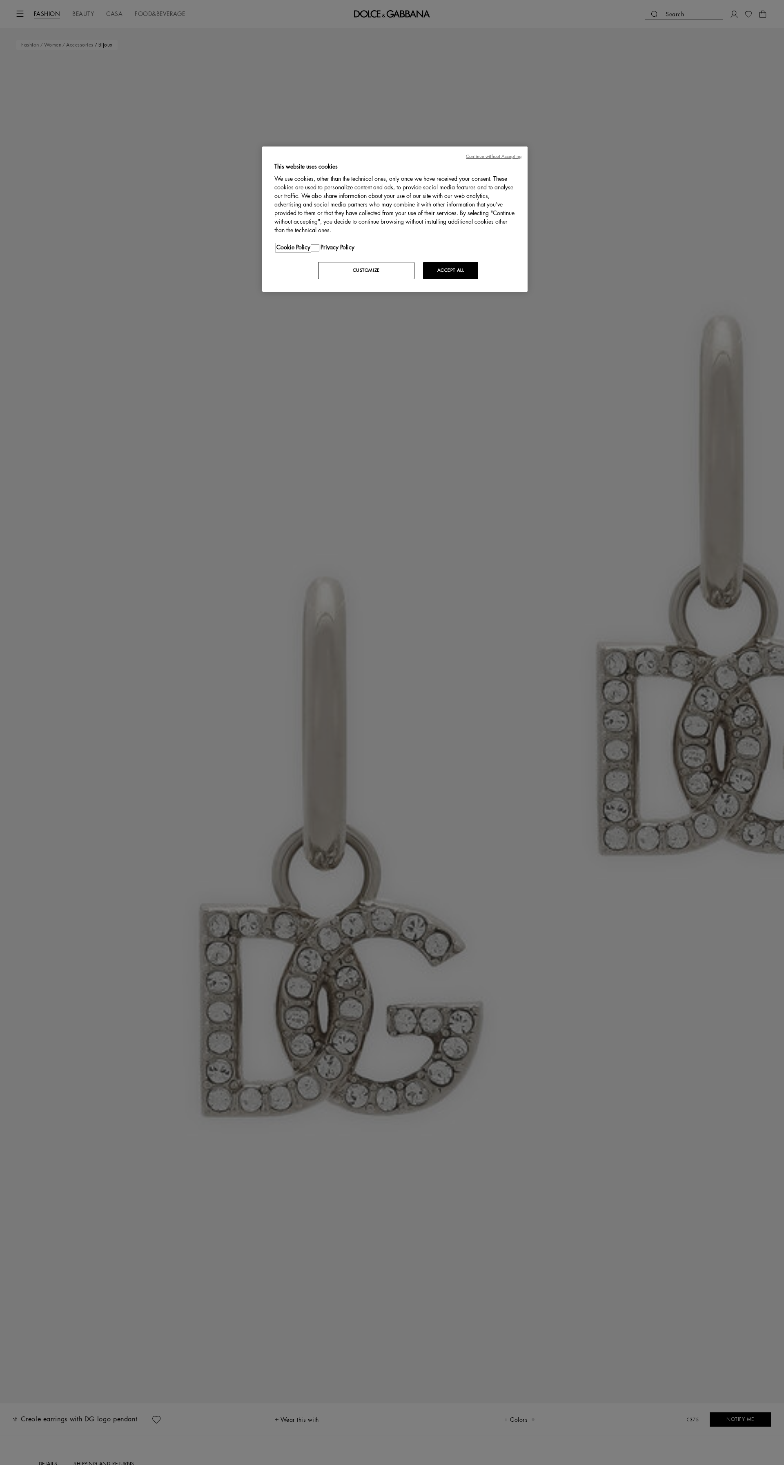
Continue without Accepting (493, 156)
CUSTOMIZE (366, 271)
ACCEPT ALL (450, 271)
